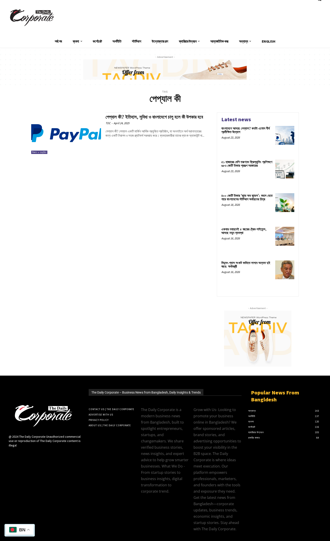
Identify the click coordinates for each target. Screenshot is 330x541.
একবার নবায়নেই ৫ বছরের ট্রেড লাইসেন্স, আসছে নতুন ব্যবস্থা (243, 231)
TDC (108, 123)
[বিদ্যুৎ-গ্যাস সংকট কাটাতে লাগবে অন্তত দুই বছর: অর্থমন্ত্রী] (284, 269)
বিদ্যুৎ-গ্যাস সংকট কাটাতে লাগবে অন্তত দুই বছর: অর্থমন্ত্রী (245, 265)
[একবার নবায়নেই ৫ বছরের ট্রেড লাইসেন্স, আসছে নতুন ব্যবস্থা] (284, 236)
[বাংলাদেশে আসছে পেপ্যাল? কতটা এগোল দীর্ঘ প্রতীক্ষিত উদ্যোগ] (284, 135)
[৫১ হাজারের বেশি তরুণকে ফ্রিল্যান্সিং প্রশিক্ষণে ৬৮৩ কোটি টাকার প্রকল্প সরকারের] (284, 169)
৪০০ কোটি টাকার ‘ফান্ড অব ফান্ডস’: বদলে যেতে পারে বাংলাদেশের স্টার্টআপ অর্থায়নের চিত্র (247, 198)
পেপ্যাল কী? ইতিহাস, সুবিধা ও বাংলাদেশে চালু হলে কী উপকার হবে (154, 117)
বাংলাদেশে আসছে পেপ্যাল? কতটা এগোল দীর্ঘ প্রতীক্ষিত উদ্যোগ (245, 130)
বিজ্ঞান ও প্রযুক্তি (39, 152)
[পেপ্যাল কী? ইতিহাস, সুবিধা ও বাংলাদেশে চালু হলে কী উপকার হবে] (66, 133)
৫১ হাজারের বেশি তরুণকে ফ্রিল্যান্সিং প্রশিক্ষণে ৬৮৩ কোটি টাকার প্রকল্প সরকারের (246, 164)
